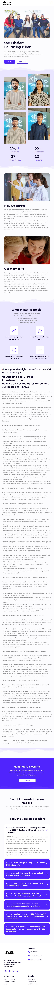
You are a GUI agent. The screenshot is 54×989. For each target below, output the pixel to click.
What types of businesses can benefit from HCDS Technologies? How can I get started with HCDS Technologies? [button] (25, 929)
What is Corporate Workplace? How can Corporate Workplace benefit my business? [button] (23, 894)
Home (5, 979)
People (6, 984)
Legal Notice (31, 979)
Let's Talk (22, 61)
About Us (10, 61)
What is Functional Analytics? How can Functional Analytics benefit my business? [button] (23, 905)
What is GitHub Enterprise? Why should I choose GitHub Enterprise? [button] (25, 864)
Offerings (6, 981)
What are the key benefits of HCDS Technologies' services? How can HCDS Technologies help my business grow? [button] (26, 916)
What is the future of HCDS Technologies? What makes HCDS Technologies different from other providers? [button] (25, 830)
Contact (13, 981)
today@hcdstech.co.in (36, 955)
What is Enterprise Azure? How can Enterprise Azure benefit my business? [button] (25, 884)
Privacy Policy (32, 981)
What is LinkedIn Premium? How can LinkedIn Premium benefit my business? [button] (25, 874)
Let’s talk (27, 780)
